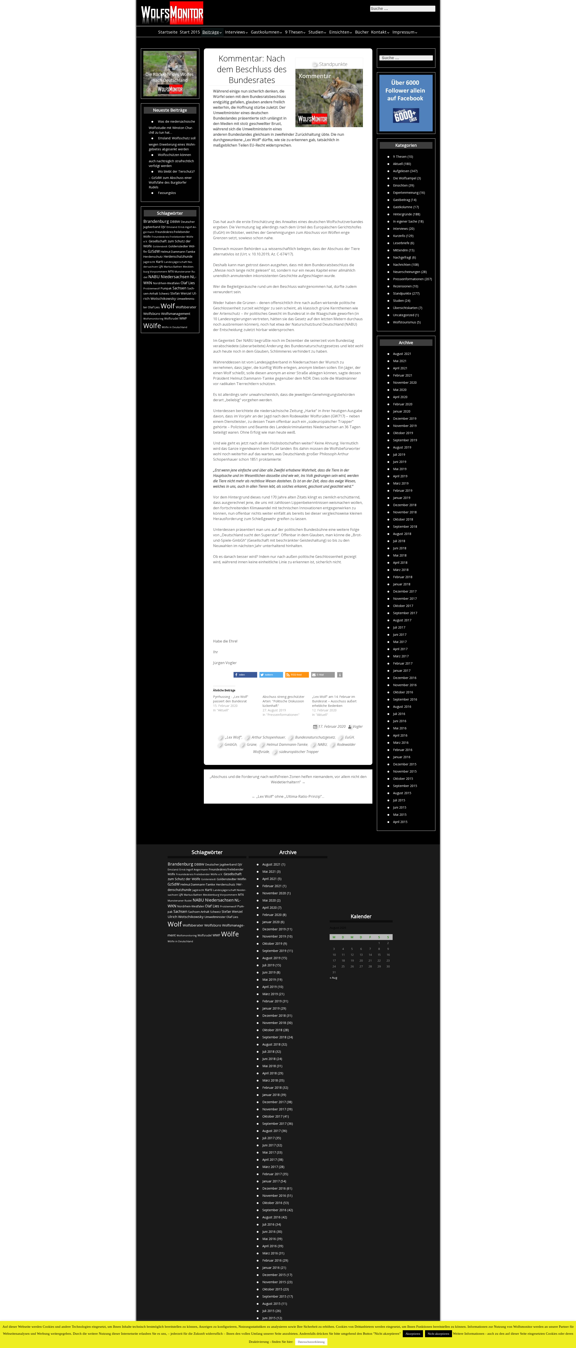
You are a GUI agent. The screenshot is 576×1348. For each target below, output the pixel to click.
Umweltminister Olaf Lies (221, 917)
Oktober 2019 (403, 433)
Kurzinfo (399, 235)
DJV (163, 227)
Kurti (159, 261)
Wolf (168, 305)
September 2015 (405, 786)
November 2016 (405, 685)
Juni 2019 (399, 462)
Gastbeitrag (401, 199)
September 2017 (405, 613)
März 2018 (401, 570)
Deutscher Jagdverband (221, 864)
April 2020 (400, 397)
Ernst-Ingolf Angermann (193, 869)
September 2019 (405, 440)
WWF (183, 318)
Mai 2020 (400, 390)
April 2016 (400, 735)
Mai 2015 (400, 814)
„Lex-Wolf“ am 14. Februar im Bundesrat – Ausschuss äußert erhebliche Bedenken (334, 701)
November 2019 (405, 426)
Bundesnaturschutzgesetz (315, 737)
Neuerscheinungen (406, 271)
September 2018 (405, 526)
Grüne (251, 744)
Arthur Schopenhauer (268, 737)
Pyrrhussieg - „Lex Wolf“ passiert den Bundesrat (230, 698)
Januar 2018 (401, 584)
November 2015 (405, 771)
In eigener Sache (405, 221)
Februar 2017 (402, 663)
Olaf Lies (188, 282)
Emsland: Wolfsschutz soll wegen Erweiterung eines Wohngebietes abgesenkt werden (172, 143)
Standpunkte (402, 293)
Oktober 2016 (403, 692)
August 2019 (402, 447)
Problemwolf (151, 288)
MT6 (171, 271)
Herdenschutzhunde (178, 256)
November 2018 (405, 512)
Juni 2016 (399, 721)
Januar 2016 (401, 757)
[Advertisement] (288, 184)
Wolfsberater (186, 307)
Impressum (403, 32)
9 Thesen (294, 32)
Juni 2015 (399, 807)
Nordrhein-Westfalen (166, 283)
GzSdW (154, 251)
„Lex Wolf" (233, 737)
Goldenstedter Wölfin (231, 879)
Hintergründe (402, 214)
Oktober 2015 (403, 778)
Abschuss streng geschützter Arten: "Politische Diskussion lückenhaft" (283, 701)
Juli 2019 (399, 454)
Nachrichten (402, 264)
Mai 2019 (400, 469)
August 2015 (402, 793)
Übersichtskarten (405, 307)
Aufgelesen (401, 171)
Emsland (171, 227)
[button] (245, 675)
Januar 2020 (401, 411)
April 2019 (400, 476)
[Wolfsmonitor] (172, 13)
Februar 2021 (402, 375)
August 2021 (402, 354)
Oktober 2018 (403, 519)
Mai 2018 (400, 555)
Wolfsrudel (171, 318)
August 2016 (402, 706)
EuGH (349, 737)
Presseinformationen (408, 279)
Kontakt (379, 32)
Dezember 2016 (404, 678)
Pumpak (166, 288)
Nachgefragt (402, 257)
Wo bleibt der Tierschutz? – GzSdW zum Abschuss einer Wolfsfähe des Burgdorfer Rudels (172, 179)
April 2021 (400, 368)
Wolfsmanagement (175, 313)
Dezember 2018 (404, 505)
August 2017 (402, 620)
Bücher (362, 32)
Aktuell (398, 163)
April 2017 (400, 649)
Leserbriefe (401, 243)
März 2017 (401, 656)
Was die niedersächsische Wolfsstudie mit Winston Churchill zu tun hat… (172, 126)
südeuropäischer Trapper (299, 751)
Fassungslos (167, 192)
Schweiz (164, 293)
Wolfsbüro (151, 313)
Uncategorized (403, 315)
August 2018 (402, 534)
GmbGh (231, 744)
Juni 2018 (399, 548)
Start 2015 (190, 32)
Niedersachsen (175, 276)
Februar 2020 (402, 404)
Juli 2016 (399, 714)
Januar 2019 (401, 498)
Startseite (168, 32)
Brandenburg (156, 221)
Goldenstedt (160, 246)
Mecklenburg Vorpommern (220, 894)
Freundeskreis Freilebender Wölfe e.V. (199, 874)
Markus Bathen (173, 266)
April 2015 (400, 822)
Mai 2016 (400, 728)
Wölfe (152, 325)
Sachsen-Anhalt (198, 912)
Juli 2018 (399, 541)
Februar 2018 (402, 577)
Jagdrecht (149, 262)
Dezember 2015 (404, 764)
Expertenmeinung (405, 192)
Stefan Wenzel (180, 293)
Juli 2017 (399, 627)
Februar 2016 (402, 750)
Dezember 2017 (404, 591)
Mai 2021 (400, 361)
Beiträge (210, 32)
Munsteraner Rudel (180, 900)
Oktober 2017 (403, 606)
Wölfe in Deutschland (174, 327)
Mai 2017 (400, 642)
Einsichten (339, 32)
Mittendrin (400, 250)
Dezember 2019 (404, 418)
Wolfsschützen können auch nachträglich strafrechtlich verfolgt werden (171, 160)
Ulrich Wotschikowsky (186, 916)
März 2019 (401, 483)
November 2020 (405, 382)
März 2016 (401, 742)
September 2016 (405, 699)
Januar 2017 (401, 670)
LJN (161, 266)
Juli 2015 (399, 800)
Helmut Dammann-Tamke (178, 252)
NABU (154, 276)
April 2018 (400, 562)
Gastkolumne (402, 207)
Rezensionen (402, 286)
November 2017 (405, 598)
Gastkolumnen (265, 32)
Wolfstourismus (404, 322)
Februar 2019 (402, 490)
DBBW (175, 221)
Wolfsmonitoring (153, 318)
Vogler (358, 726)
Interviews (235, 32)
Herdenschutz (153, 257)
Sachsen (179, 288)
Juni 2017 (399, 634)
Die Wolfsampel (404, 178)
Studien (315, 32)
